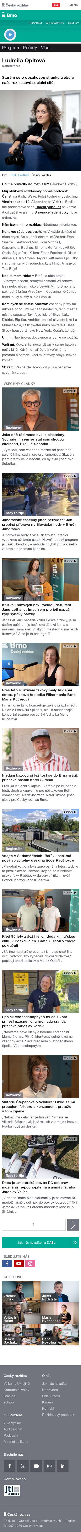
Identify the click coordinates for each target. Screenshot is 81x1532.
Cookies (9, 1520)
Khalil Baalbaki (19, 175)
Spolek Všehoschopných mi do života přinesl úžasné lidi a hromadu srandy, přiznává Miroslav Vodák (34, 1021)
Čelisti (7, 196)
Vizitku (58, 202)
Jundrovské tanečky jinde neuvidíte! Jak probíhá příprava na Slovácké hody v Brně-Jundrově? (39, 524)
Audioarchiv (55, 23)
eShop (9, 1402)
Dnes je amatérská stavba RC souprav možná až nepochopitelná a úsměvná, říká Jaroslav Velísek (38, 1187)
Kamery (73, 23)
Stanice (9, 1396)
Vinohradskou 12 (15, 202)
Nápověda (50, 1390)
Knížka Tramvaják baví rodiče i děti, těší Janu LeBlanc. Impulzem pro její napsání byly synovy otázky (37, 609)
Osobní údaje (28, 1520)
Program (35, 23)
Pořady (30, 47)
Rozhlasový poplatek (58, 1415)
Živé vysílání (13, 1423)
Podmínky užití (51, 1520)
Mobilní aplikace (16, 1442)
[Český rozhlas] (15, 5)
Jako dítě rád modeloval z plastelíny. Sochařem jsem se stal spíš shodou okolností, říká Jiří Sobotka (33, 439)
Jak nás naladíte (54, 1384)
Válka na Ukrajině (17, 1384)
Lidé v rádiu (51, 1396)
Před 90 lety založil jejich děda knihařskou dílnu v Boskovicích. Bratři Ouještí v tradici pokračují (39, 941)
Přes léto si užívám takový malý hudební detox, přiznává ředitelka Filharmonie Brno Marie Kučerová (39, 694)
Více (47, 47)
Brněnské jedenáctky (51, 212)
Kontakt (48, 1409)
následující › (73, 1225)
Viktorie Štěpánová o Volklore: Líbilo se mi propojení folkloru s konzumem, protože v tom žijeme (38, 1106)
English (71, 1520)
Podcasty (11, 1435)
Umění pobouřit (48, 207)
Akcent (37, 202)
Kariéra (47, 1402)
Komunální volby (16, 1390)
